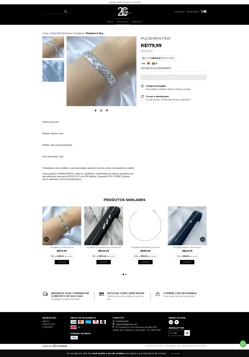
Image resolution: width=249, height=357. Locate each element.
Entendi (176, 353)
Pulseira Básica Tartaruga (187, 247)
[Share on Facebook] (95, 110)
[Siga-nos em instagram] (171, 322)
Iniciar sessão (192, 12)
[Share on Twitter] (101, 110)
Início (45, 33)
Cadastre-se (180, 12)
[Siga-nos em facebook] (177, 322)
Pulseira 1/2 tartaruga (61, 247)
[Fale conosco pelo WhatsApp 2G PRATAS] (243, 343)
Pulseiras (79, 33)
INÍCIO (110, 22)
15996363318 (122, 321)
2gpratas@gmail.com (126, 324)
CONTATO (137, 22)
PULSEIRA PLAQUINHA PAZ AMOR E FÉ (103, 247)
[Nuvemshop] (55, 347)
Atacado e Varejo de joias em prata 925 (124, 2)
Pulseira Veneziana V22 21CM (145, 247)
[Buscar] (65, 11)
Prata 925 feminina (61, 33)
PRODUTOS (123, 22)
